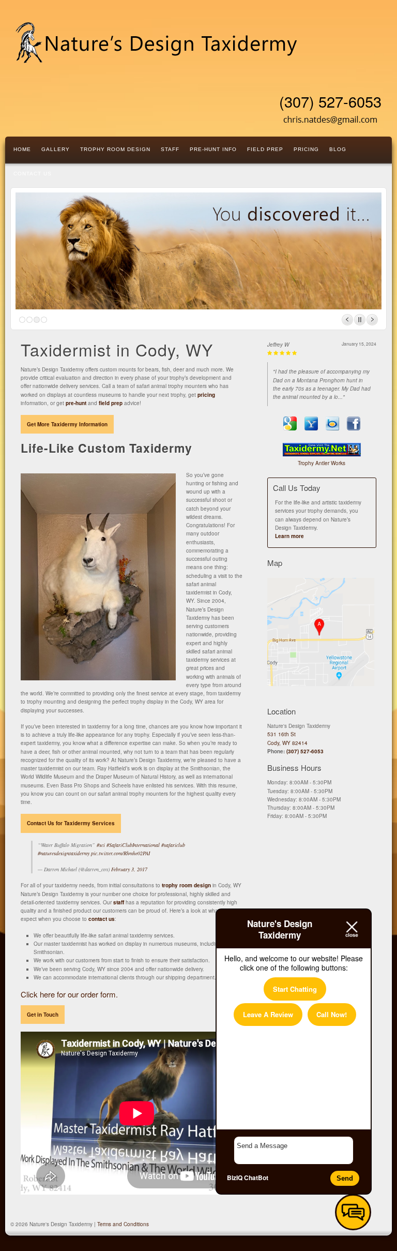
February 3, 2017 (129, 869)
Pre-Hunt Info (213, 149)
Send (345, 1178)
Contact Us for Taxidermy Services (71, 823)
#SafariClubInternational (133, 844)
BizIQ (234, 1177)
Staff (170, 149)
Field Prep (265, 149)
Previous (347, 319)
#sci (101, 844)
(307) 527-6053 (330, 101)
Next (372, 319)
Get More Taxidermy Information (67, 424)
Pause (359, 319)
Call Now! (331, 1014)
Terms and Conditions (123, 1224)
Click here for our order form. (69, 994)
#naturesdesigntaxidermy (63, 853)
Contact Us (32, 173)
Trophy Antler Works (321, 463)
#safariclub (173, 844)
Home (22, 149)
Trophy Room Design (115, 149)
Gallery (55, 149)
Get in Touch (42, 1014)
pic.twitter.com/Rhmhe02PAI (120, 853)
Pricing (306, 149)
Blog (337, 149)
